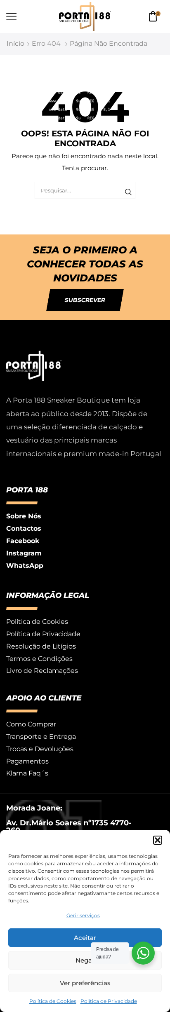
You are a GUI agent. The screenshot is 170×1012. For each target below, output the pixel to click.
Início (15, 43)
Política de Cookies (52, 1001)
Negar (85, 960)
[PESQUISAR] (128, 192)
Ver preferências (85, 983)
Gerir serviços (83, 915)
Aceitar (85, 938)
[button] (157, 840)
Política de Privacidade (108, 1001)
